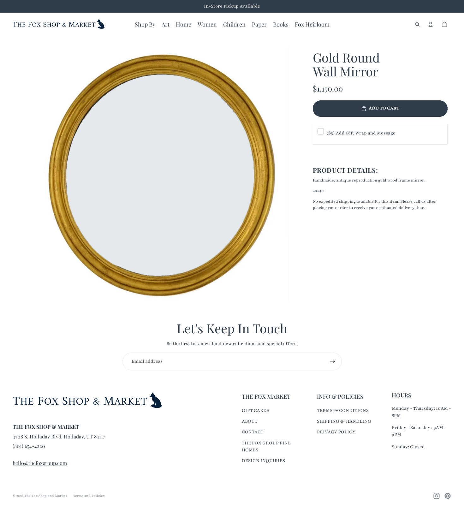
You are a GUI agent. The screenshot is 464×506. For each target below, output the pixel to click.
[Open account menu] (430, 24)
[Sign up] (333, 361)
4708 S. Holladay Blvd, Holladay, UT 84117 (59, 436)
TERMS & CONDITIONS (343, 411)
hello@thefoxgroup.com (40, 463)
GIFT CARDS (255, 411)
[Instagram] (436, 496)
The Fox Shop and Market (46, 495)
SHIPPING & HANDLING (344, 421)
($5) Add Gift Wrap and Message (361, 133)
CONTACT (253, 432)
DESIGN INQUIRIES (263, 461)
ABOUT (250, 421)
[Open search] (417, 24)
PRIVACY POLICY (336, 432)
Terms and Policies (88, 495)
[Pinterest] (447, 496)
